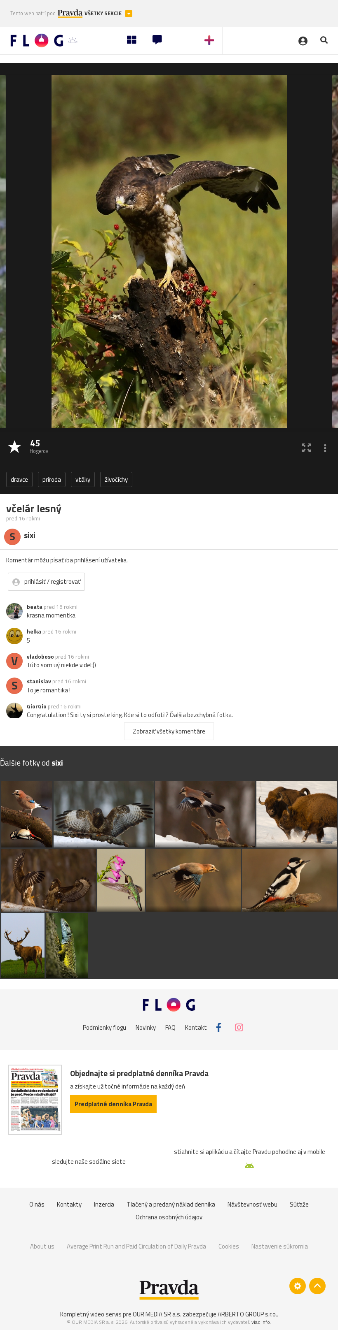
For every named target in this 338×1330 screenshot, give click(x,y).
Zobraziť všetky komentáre (169, 731)
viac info (260, 1322)
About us (42, 1246)
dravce (19, 479)
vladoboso (40, 656)
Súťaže (299, 1204)
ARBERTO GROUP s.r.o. (247, 1314)
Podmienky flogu (104, 1027)
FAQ (170, 1027)
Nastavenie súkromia (279, 1246)
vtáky (82, 479)
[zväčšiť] (306, 447)
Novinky (146, 1027)
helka (34, 631)
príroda (51, 479)
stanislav (39, 681)
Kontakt (196, 1027)
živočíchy (116, 479)
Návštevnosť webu (252, 1204)
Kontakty (69, 1204)
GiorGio (37, 706)
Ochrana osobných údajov (169, 1217)
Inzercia (104, 1204)
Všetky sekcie (103, 13)
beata (34, 607)
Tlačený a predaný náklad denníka (171, 1204)
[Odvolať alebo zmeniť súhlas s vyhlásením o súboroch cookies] (297, 1286)
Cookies (228, 1246)
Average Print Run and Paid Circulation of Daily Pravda (136, 1246)
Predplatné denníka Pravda (113, 1104)
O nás (37, 1204)
